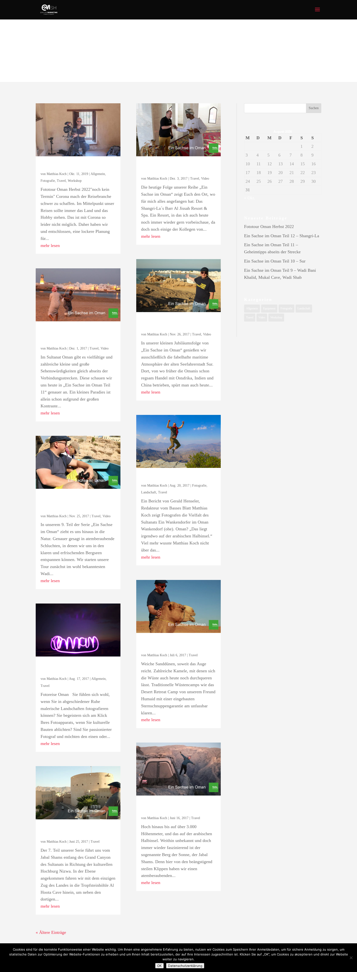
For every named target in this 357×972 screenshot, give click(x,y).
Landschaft (148, 492)
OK (159, 966)
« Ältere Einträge (51, 932)
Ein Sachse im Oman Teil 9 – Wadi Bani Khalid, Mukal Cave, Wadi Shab (77, 503)
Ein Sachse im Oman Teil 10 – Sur (177, 324)
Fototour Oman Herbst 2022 (76, 165)
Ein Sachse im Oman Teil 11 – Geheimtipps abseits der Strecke (76, 335)
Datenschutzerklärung (185, 966)
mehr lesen (50, 245)
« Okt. (249, 197)
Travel (61, 181)
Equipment (269, 308)
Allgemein (98, 174)
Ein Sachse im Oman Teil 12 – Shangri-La (177, 168)
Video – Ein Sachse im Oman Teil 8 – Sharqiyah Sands (178, 644)
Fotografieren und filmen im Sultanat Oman (77, 668)
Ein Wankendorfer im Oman (177, 477)
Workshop (75, 181)
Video (105, 348)
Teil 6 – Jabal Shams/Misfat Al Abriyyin (177, 807)
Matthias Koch (57, 174)
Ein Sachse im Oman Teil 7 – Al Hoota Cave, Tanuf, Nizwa (78, 831)
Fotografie (48, 181)
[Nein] (350, 957)
